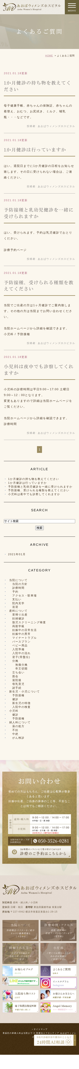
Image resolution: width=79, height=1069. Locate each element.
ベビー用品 (18, 645)
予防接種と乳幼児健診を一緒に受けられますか (40, 486)
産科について (18, 610)
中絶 (13, 733)
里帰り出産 (18, 614)
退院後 (15, 680)
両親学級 (17, 626)
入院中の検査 (20, 706)
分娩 (13, 660)
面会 (13, 676)
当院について (18, 580)
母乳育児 (17, 683)
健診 (13, 699)
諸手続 (15, 687)
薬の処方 (17, 726)
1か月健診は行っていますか (35, 149)
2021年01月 (17, 554)
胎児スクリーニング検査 (27, 622)
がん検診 (17, 737)
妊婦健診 (17, 618)
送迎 (13, 606)
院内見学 (17, 603)
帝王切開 (18, 668)
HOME (49, 55)
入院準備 (17, 649)
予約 (13, 591)
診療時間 (10, 424)
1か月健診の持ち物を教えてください (33, 478)
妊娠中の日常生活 (23, 630)
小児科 (13, 710)
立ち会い (17, 672)
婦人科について (20, 722)
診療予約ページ (15, 249)
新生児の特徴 (20, 703)
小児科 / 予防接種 (17, 334)
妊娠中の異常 (20, 633)
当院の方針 (18, 583)
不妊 (13, 730)
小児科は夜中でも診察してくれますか (34, 494)
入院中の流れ (20, 653)
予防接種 (17, 695)
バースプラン (20, 641)
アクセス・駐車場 (23, 595)
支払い (15, 599)
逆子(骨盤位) (19, 657)
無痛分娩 (18, 664)
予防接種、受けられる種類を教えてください (38, 490)
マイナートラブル (23, 637)
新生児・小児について (24, 691)
